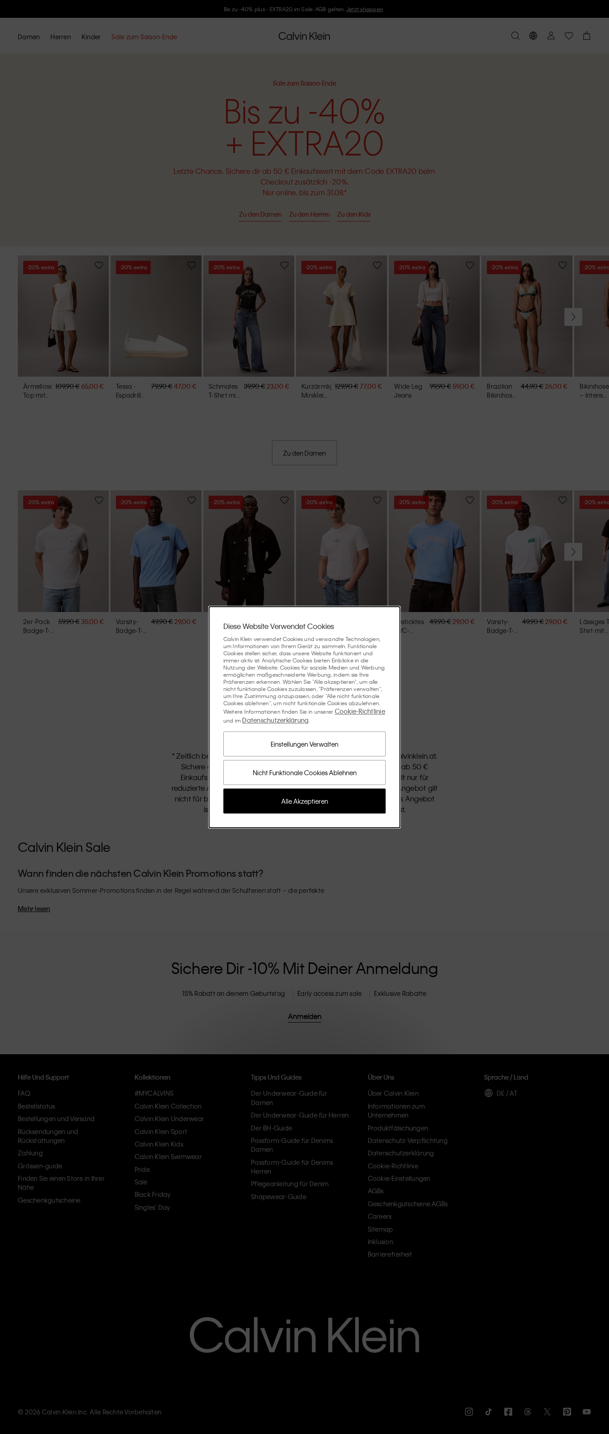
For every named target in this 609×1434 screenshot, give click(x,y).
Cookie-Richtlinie (360, 711)
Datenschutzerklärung (275, 720)
